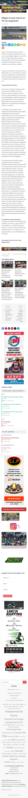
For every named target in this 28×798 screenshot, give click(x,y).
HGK (9, 740)
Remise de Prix (7, 751)
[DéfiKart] (14, 665)
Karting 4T (9, 742)
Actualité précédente (8, 313)
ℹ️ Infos (4, 400)
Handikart (5, 740)
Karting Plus (15, 742)
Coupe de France (8, 733)
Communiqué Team (13, 729)
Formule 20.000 (13, 736)
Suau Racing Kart (7, 753)
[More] (3, 47)
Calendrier (15, 706)
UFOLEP (7, 762)
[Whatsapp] (15, 44)
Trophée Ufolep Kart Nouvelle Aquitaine (14, 757)
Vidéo (12, 762)
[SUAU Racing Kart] (14, 560)
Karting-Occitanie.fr (7, 789)
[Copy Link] (24, 44)
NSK (20, 744)
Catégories (21, 706)
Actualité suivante (19, 313)
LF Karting (23, 742)
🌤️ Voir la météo (10, 400)
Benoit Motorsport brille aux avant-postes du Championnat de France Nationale (6, 274)
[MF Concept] (14, 358)
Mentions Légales (14, 695)
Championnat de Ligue (14, 719)
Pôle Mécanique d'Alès (19, 748)
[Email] (18, 44)
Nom (5, 583)
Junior (4, 742)
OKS (23, 744)
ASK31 (10, 704)
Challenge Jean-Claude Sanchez (14, 708)
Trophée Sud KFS (22, 753)
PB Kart (4, 747)
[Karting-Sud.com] (14, 2)
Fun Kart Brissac (22, 736)
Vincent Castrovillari (19, 762)
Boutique (14, 698)
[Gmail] (21, 44)
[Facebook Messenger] (12, 44)
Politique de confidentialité (15, 693)
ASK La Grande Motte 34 (18, 704)
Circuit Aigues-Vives (9, 725)
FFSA (9, 254)
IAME (13, 739)
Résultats (19, 751)
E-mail (5, 589)
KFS (20, 742)
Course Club (20, 732)
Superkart (6, 255)
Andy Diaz (5, 704)
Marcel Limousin (7, 744)
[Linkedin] (9, 44)
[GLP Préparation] (14, 480)
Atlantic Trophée (8, 706)
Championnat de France (20, 254)
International (20, 740)
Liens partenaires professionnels (14, 700)
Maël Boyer (16, 744)
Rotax (13, 751)
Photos (10, 747)
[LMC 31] (14, 627)
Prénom (6, 578)
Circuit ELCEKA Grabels (19, 725)
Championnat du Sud (14, 722)
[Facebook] (3, 44)
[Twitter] (6, 44)
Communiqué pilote (13, 727)
